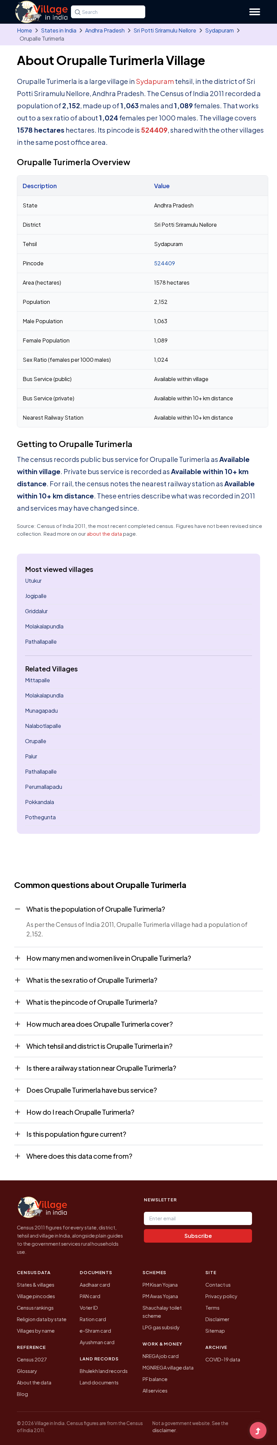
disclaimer (164, 1430)
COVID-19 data (222, 1359)
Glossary (27, 1371)
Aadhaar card (95, 1285)
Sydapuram (219, 30)
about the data (104, 533)
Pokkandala (39, 801)
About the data (34, 1382)
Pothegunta (40, 817)
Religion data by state (42, 1319)
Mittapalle (37, 680)
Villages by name (36, 1331)
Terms (212, 1308)
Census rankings (35, 1308)
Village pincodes (36, 1296)
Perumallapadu (43, 786)
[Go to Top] (258, 1431)
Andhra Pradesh (105, 30)
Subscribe (198, 1235)
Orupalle (35, 740)
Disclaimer (217, 1319)
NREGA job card (161, 1356)
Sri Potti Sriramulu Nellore (164, 30)
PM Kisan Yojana (160, 1285)
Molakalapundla (44, 626)
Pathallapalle (41, 641)
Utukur (33, 580)
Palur (31, 756)
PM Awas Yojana (160, 1296)
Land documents (99, 1382)
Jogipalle (36, 595)
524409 (154, 130)
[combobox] (108, 11)
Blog (22, 1394)
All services (155, 1390)
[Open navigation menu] (255, 12)
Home (24, 30)
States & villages (35, 1285)
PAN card (90, 1296)
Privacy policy (221, 1296)
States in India (58, 30)
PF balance (155, 1379)
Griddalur (36, 611)
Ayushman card (97, 1342)
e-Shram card (95, 1331)
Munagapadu (41, 710)
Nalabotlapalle (43, 725)
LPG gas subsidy (161, 1327)
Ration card (93, 1319)
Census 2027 (32, 1359)
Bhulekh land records (104, 1371)
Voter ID (89, 1308)
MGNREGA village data (168, 1367)
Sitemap (215, 1331)
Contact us (218, 1285)
